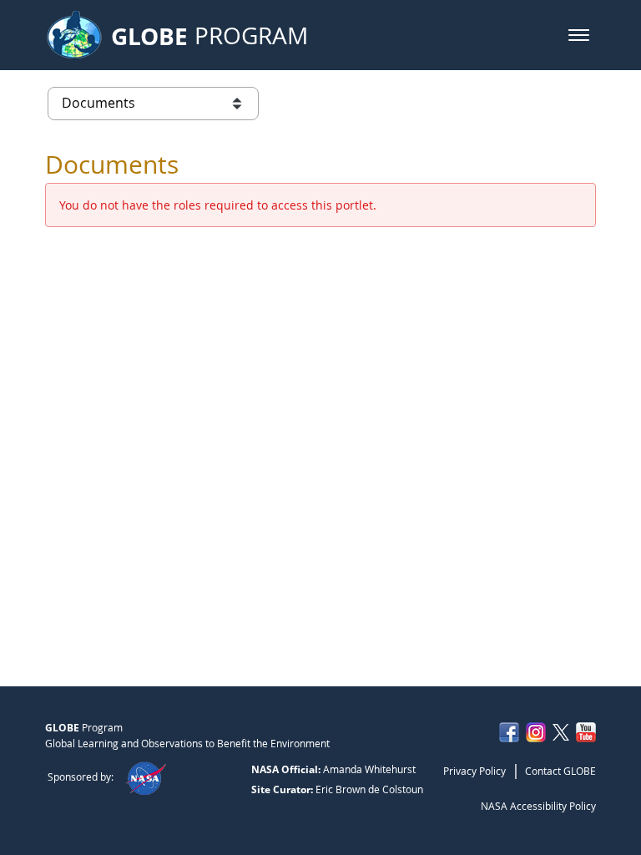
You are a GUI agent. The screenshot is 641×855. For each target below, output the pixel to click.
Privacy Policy (474, 770)
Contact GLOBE (560, 770)
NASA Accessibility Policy (538, 805)
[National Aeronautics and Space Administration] (145, 776)
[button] (579, 35)
